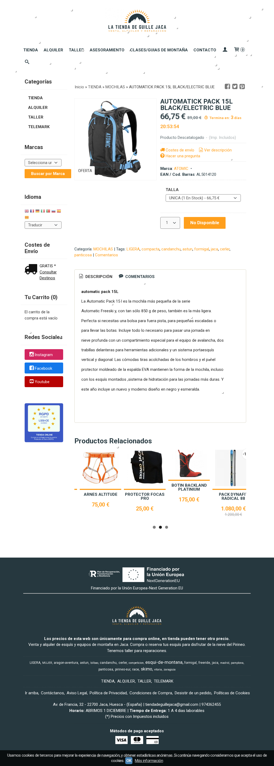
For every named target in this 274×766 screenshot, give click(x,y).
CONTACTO (204, 50)
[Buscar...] (27, 62)
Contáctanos (52, 693)
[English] (27, 212)
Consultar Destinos (48, 275)
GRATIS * (48, 266)
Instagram (44, 354)
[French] (32, 212)
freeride (204, 663)
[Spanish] (59, 212)
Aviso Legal (77, 693)
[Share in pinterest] (242, 86)
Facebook (43, 368)
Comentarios (106, 255)
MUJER (47, 663)
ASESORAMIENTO (107, 50)
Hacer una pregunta (183, 156)
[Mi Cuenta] (225, 50)
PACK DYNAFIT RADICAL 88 (114, 496)
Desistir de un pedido (193, 693)
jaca (214, 249)
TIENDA (30, 50)
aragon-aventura (66, 663)
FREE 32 (203, 494)
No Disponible (204, 222)
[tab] (95, 276)
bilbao (94, 663)
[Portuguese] (48, 212)
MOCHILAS (103, 249)
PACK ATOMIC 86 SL (158, 494)
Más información (149, 760)
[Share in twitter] (235, 86)
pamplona (237, 663)
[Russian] (53, 212)
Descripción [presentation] (98, 276)
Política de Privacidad (108, 693)
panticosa (83, 255)
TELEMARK (39, 126)
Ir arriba (31, 693)
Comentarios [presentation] (139, 276)
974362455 (211, 704)
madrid (224, 663)
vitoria (158, 669)
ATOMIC (181, 168)
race (135, 669)
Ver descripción (218, 150)
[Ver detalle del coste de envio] (32, 270)
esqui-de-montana (163, 662)
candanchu (171, 249)
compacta (150, 249)
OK (128, 760)
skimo (146, 669)
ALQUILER (53, 50)
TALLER (76, 50)
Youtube (42, 382)
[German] (37, 212)
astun (187, 249)
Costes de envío (180, 150)
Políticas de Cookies (232, 693)
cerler (225, 249)
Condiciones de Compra (151, 693)
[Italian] (43, 212)
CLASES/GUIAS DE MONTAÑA (159, 50)
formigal (201, 249)
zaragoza (169, 669)
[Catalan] (27, 218)
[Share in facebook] (227, 86)
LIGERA (133, 249)
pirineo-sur (122, 669)
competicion (136, 663)
